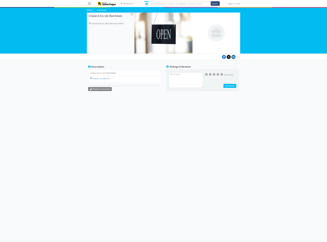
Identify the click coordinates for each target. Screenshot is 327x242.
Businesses (102, 10)
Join (238, 3)
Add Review (230, 86)
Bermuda (127, 3)
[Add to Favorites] (132, 14)
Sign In (231, 3)
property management (101, 78)
